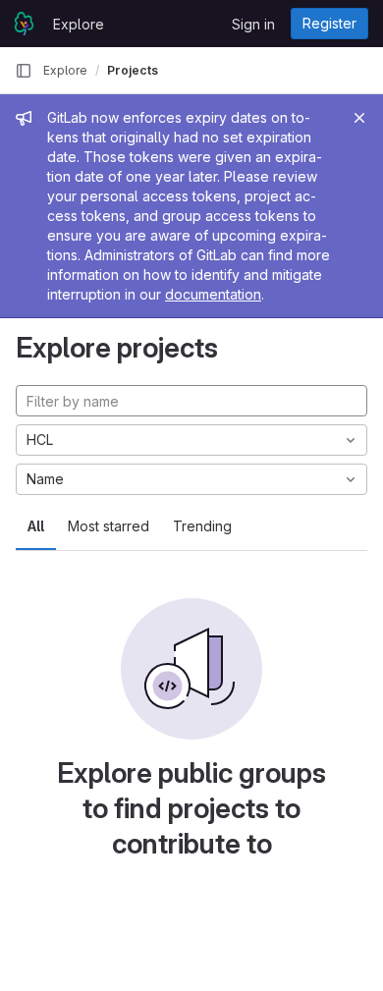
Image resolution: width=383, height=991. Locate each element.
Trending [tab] (202, 526)
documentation (213, 294)
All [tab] (35, 526)
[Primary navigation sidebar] (23, 70)
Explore (78, 24)
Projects (132, 70)
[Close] (359, 118)
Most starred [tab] (108, 526)
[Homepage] (24, 23)
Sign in (253, 24)
